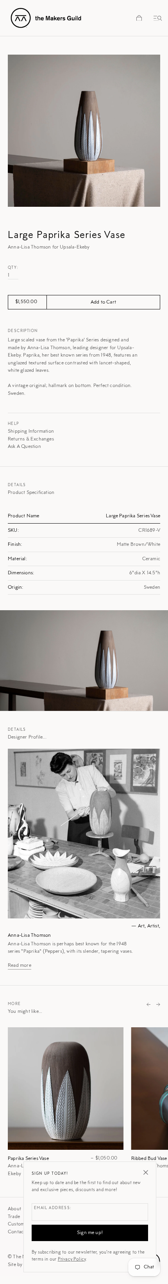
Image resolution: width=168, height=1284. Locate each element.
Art (141, 926)
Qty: (13, 268)
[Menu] (156, 18)
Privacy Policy (72, 1259)
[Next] (158, 1005)
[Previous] (148, 1005)
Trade (14, 1216)
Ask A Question (24, 446)
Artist (153, 926)
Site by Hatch (22, 1264)
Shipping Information (31, 431)
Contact (16, 1231)
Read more (19, 965)
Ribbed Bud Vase (149, 1158)
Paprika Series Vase (28, 1158)
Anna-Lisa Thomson (29, 935)
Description (23, 331)
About (14, 1208)
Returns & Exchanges (31, 439)
